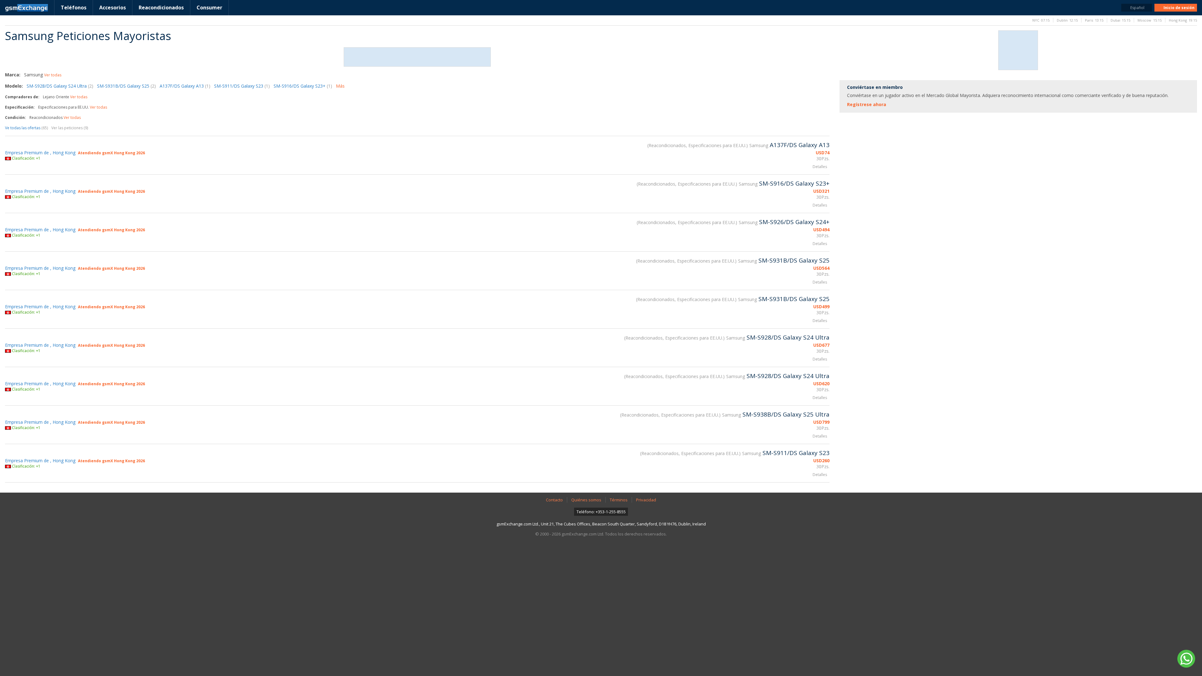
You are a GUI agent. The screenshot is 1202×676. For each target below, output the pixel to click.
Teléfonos (73, 7)
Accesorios (112, 7)
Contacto (554, 500)
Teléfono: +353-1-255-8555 (601, 512)
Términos (619, 500)
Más (340, 86)
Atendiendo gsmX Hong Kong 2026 (111, 153)
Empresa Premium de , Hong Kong (40, 153)
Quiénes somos (586, 500)
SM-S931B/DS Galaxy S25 (126, 86)
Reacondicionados (161, 7)
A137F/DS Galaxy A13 (185, 86)
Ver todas (52, 75)
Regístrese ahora (866, 104)
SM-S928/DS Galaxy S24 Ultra (60, 86)
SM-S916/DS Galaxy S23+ (303, 86)
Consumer (209, 7)
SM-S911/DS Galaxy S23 (242, 86)
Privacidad (646, 500)
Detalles (820, 166)
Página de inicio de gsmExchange (26, 8)
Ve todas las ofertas (26, 128)
